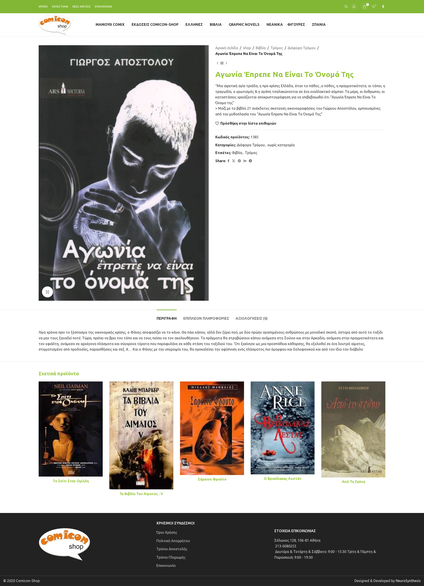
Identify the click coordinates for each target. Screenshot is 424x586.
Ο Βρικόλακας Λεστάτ (282, 479)
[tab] (167, 316)
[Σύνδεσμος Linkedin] (245, 161)
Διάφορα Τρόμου (302, 48)
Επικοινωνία (166, 565)
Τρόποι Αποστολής (171, 549)
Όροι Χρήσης (166, 532)
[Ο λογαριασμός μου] (354, 6)
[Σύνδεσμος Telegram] (250, 161)
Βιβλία (261, 48)
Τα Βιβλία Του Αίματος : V (141, 494)
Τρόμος (277, 48)
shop (247, 48)
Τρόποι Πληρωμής (171, 557)
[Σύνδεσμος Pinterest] (239, 161)
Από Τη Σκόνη (353, 482)
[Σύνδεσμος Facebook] (383, 7)
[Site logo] (55, 24)
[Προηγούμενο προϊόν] (217, 63)
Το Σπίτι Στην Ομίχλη (71, 481)
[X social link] (234, 161)
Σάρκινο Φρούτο (212, 479)
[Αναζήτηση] (346, 6)
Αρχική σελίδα (226, 48)
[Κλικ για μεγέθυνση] (47, 291)
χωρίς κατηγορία (281, 145)
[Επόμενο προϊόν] (226, 63)
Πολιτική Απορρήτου (173, 541)
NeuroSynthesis (408, 581)
